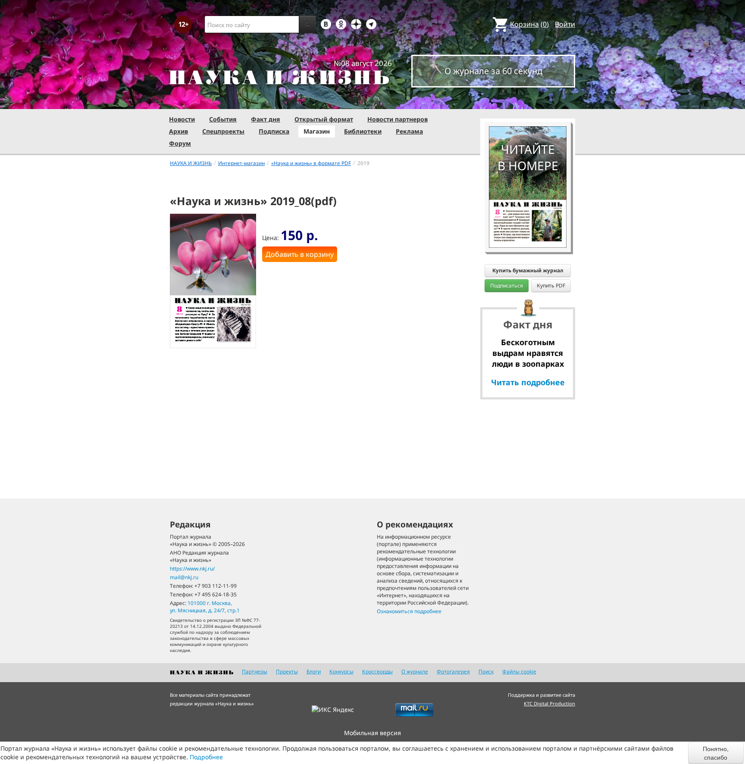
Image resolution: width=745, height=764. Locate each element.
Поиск (486, 671)
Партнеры (254, 671)
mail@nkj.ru (184, 577)
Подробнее (206, 757)
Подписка (274, 131)
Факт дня (265, 119)
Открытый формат (323, 119)
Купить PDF (551, 285)
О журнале (414, 671)
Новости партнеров (397, 119)
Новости (182, 119)
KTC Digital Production (549, 703)
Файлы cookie (519, 671)
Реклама (409, 131)
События (223, 119)
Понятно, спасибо (716, 752)
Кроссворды (377, 671)
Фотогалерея (453, 671)
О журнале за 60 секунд (493, 71)
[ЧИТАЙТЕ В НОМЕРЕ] (528, 101)
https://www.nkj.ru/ (192, 568)
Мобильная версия (372, 733)
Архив (178, 131)
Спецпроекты (223, 131)
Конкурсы (341, 671)
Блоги (314, 671)
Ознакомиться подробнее (409, 611)
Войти (565, 24)
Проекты (287, 671)
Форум (180, 143)
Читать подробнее (528, 382)
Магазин (317, 131)
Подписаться (506, 285)
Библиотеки (363, 131)
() (529, 24)
